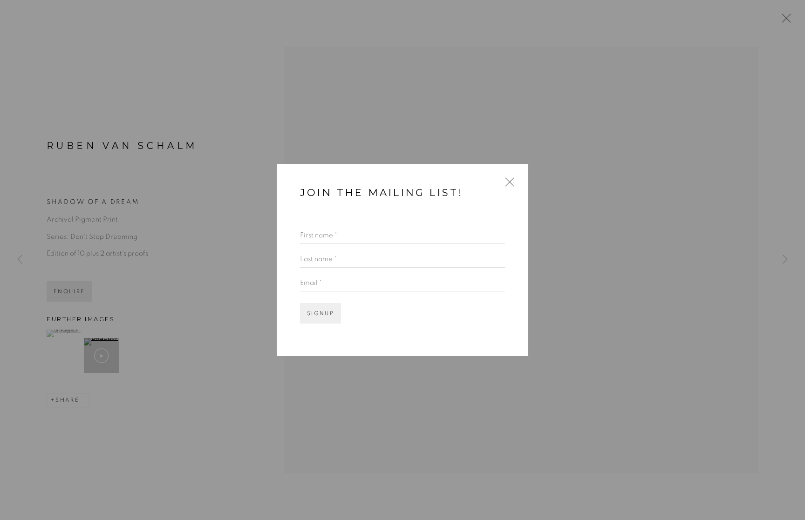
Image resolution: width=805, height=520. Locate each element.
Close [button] (507, 186)
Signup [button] (320, 313)
